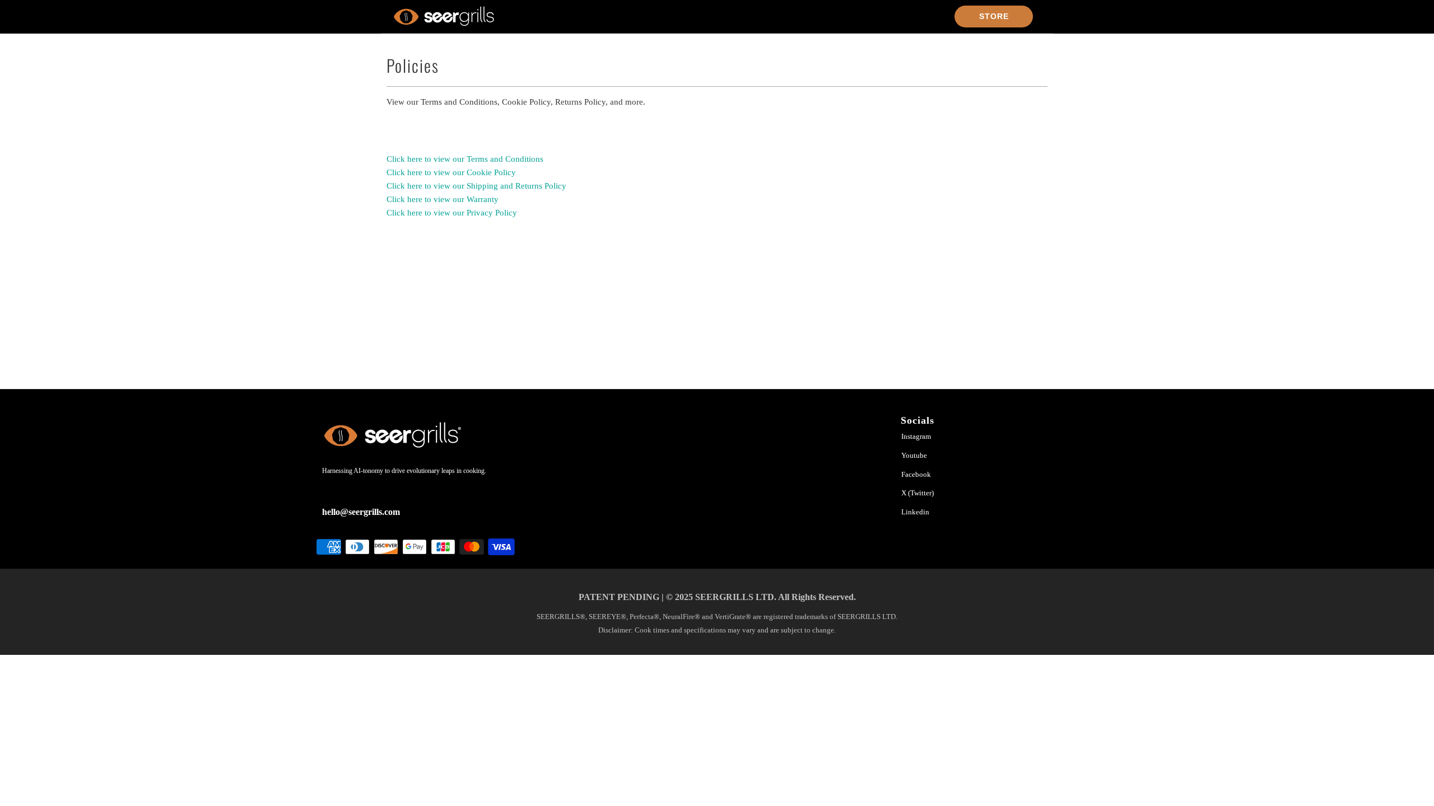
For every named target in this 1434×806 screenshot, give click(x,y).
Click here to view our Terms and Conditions (465, 158)
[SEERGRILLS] (444, 16)
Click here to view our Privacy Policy (452, 212)
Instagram (916, 436)
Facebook (916, 474)
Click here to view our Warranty (443, 199)
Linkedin (915, 512)
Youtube (914, 455)
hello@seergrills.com (361, 512)
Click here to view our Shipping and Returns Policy (476, 185)
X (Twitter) (917, 493)
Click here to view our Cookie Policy (451, 172)
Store (994, 16)
